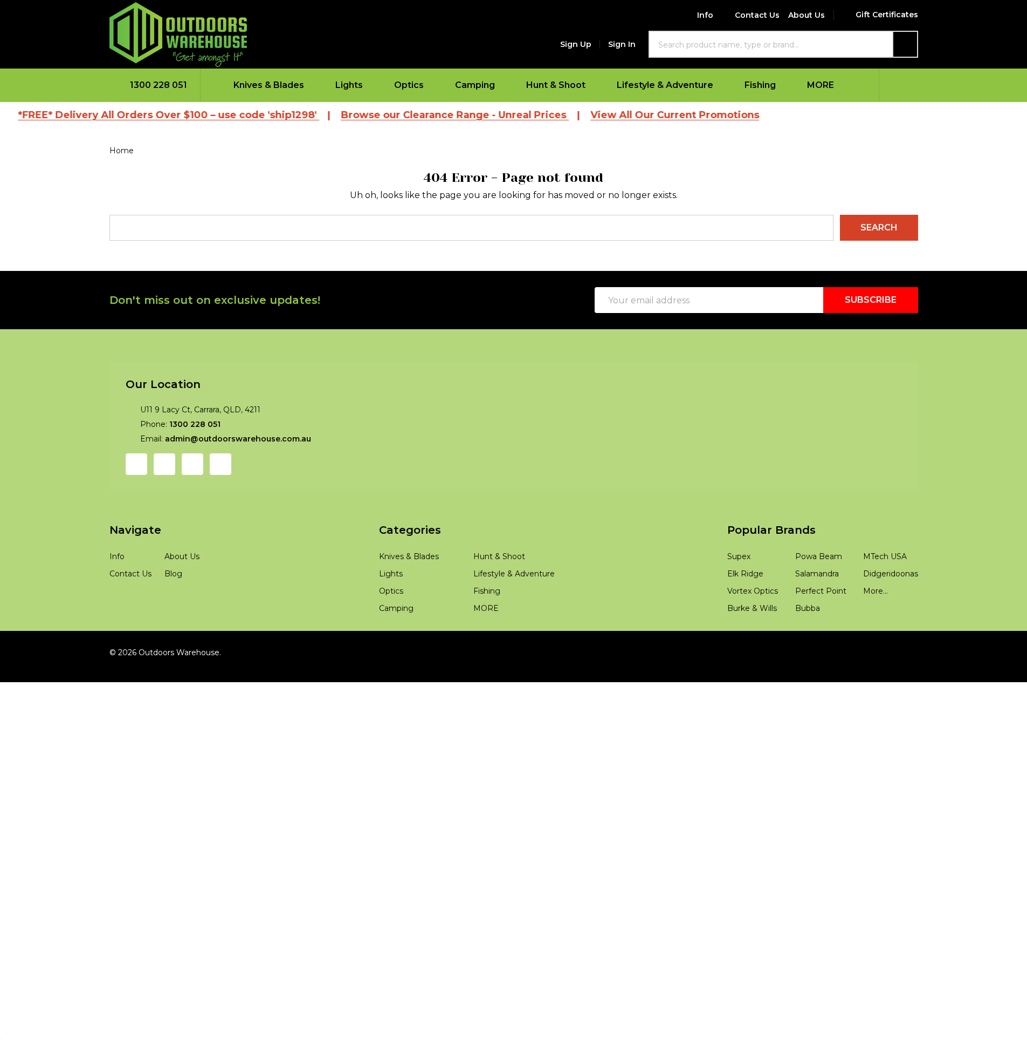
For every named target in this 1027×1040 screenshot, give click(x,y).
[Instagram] (164, 464)
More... (875, 591)
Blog (173, 574)
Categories (410, 530)
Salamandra (817, 574)
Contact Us (757, 15)
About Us (806, 15)
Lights (349, 85)
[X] (220, 464)
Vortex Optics (752, 591)
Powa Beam (818, 556)
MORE (820, 85)
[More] (311, 85)
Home (121, 150)
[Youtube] (192, 464)
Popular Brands (771, 530)
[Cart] (898, 85)
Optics (409, 85)
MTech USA (885, 556)
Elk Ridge (745, 574)
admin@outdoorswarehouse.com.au (238, 439)
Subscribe (871, 300)
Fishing (760, 85)
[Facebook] (136, 464)
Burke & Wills (752, 608)
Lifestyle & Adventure (665, 85)
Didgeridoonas (890, 574)
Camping (475, 85)
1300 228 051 (194, 424)
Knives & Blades (268, 85)
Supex (738, 556)
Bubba (807, 608)
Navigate (135, 530)
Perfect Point (820, 591)
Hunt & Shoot (555, 85)
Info (705, 15)
